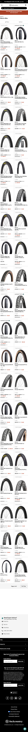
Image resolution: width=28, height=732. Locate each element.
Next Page (23, 586)
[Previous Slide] (1, 1)
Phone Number (7, 682)
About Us (2, 644)
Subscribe (20, 661)
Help (1, 639)
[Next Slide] (27, 1)
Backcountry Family (5, 648)
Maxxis (1, 16)
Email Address (7, 658)
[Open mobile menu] (2, 5)
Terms (14, 679)
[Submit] (2, 8)
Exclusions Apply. (7, 673)
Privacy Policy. (18, 679)
